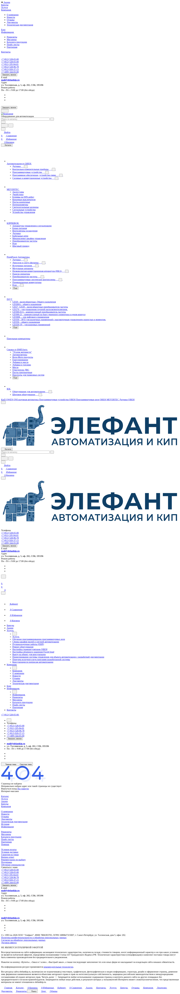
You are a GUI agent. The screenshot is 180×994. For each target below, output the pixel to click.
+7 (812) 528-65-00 (10, 59)
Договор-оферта (9, 942)
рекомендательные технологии (58, 967)
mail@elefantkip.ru (10, 80)
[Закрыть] (3, 593)
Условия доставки (9, 852)
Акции (4, 801)
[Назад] (14, 633)
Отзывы (10, 20)
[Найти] (10, 125)
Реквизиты (12, 37)
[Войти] (2, 580)
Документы (12, 22)
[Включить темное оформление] (4, 111)
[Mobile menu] (3, 478)
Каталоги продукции (17, 42)
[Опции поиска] (3, 122)
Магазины (12, 39)
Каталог (5, 796)
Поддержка (6, 862)
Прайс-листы (13, 44)
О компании (13, 15)
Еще (15, 288)
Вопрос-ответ (7, 857)
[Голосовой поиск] (4, 125)
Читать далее (48, 977)
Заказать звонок (9, 75)
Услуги (4, 799)
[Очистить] (52, 119)
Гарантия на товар (10, 854)
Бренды (4, 804)
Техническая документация (20, 25)
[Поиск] (3, 576)
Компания (6, 806)
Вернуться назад (9, 788)
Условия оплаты (9, 849)
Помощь (5, 844)
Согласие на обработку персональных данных (23, 940)
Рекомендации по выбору (13, 859)
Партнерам (12, 47)
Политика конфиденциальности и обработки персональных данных (34, 937)
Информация (7, 827)
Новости (11, 17)
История (5, 824)
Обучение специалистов (12, 865)
